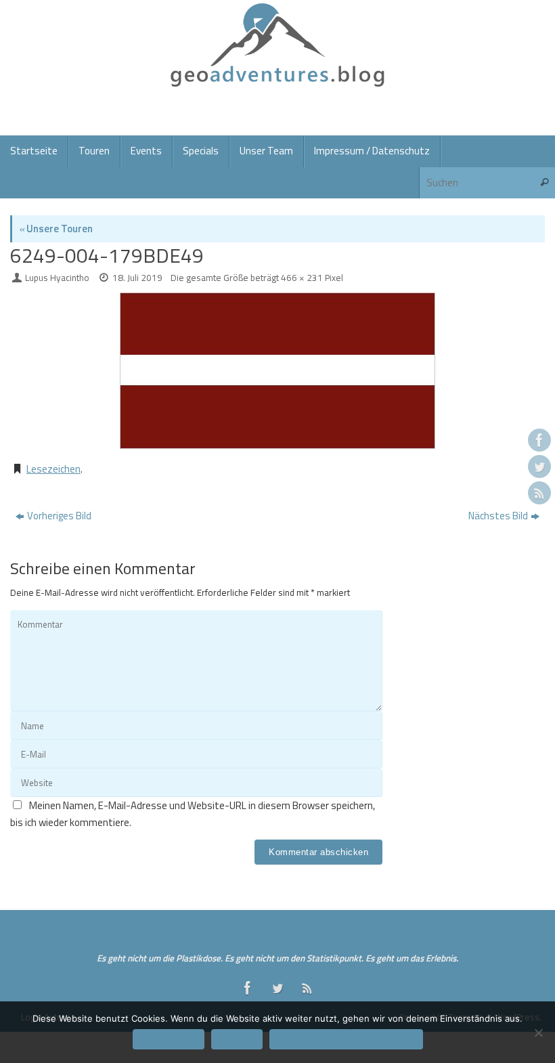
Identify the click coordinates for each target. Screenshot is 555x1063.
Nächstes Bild (498, 515)
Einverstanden (168, 1039)
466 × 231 (302, 277)
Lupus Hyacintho (57, 277)
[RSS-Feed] (539, 492)
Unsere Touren (56, 228)
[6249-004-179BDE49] (277, 370)
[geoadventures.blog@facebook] (539, 440)
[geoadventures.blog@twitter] (539, 466)
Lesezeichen (53, 469)
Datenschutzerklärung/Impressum (346, 1039)
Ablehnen (237, 1039)
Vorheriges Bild (59, 515)
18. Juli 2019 (137, 277)
